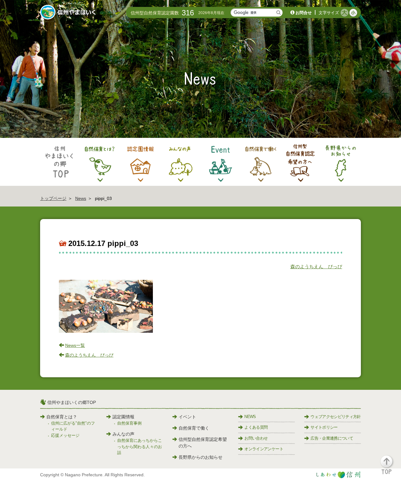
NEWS (250, 416)
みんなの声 (123, 434)
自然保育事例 (129, 423)
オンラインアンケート (263, 449)
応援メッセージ (65, 435)
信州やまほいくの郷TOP (71, 402)
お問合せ (303, 12)
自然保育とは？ (61, 416)
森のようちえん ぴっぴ (316, 266)
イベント (187, 416)
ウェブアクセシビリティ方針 (335, 416)
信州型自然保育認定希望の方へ (203, 442)
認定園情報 (123, 416)
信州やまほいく (69, 13)
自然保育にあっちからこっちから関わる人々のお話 (139, 446)
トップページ (53, 198)
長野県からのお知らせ (200, 457)
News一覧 (75, 345)
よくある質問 (256, 427)
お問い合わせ (256, 438)
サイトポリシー (323, 427)
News (80, 198)
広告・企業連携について (331, 438)
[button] (390, 467)
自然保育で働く (194, 428)
